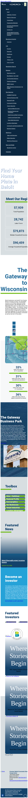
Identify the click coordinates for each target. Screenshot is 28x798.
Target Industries (11, 106)
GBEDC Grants (10, 84)
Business (8, 70)
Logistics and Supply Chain (14, 117)
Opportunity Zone (11, 73)
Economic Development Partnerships (12, 26)
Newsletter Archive (11, 147)
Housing (9, 48)
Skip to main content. (6, 1)
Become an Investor (11, 39)
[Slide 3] (8, 635)
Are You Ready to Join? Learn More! (14, 601)
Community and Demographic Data (15, 126)
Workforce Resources (12, 141)
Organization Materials (12, 23)
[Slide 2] (7, 635)
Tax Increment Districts (12, 78)
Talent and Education (12, 135)
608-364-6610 (22, 777)
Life (7, 46)
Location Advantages (12, 123)
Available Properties (11, 95)
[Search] (14, 326)
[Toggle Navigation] (25, 4)
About (7, 9)
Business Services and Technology (13, 112)
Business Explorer (11, 128)
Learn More (3, 443)
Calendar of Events (11, 14)
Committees (10, 20)
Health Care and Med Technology (15, 115)
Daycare (9, 57)
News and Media (10, 145)
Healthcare (9, 54)
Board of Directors (11, 17)
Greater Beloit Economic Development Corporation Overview (13, 34)
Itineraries (8, 152)
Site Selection (9, 92)
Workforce (8, 132)
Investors (9, 42)
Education (9, 51)
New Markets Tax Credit (12, 76)
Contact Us (9, 29)
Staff (8, 12)
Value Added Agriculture (13, 120)
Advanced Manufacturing (13, 108)
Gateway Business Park (12, 97)
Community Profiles (11, 103)
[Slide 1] (5, 635)
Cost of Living (10, 62)
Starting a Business (11, 81)
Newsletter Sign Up (11, 66)
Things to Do (10, 59)
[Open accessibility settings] (2, 795)
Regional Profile (10, 100)
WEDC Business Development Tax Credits (15, 87)
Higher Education (11, 138)
